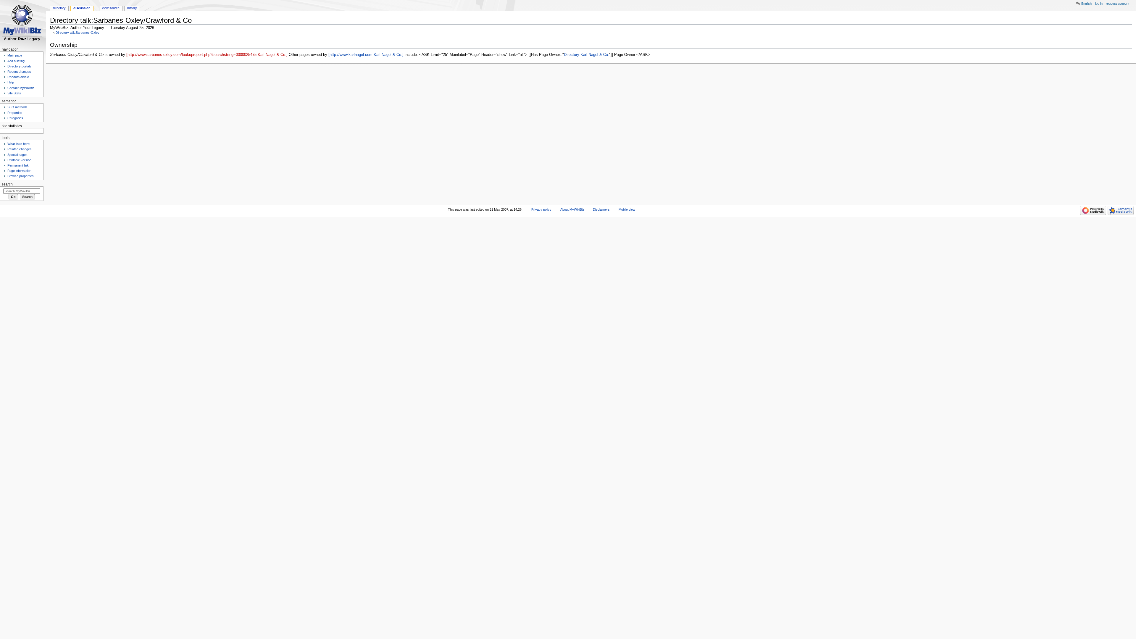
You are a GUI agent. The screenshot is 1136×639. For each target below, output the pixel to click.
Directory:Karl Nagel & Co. (586, 55)
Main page (14, 55)
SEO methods (17, 107)
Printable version (19, 160)
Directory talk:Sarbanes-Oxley (77, 32)
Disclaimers (601, 209)
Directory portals (19, 66)
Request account (1117, 3)
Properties (14, 112)
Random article (18, 77)
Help (10, 82)
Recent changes (19, 71)
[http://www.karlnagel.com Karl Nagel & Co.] (366, 55)
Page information (19, 170)
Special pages (17, 154)
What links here (18, 144)
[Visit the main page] (23, 23)
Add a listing (16, 61)
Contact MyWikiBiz (20, 88)
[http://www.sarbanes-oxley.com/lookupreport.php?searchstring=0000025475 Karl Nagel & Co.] (207, 55)
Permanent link (18, 165)
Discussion (82, 8)
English (1086, 3)
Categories (15, 118)
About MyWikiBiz (572, 209)
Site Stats (14, 93)
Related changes (19, 149)
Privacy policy (541, 209)
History (132, 8)
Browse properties (20, 176)
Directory (59, 8)
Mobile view (627, 209)
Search (7, 184)
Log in (1099, 3)
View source (111, 8)
